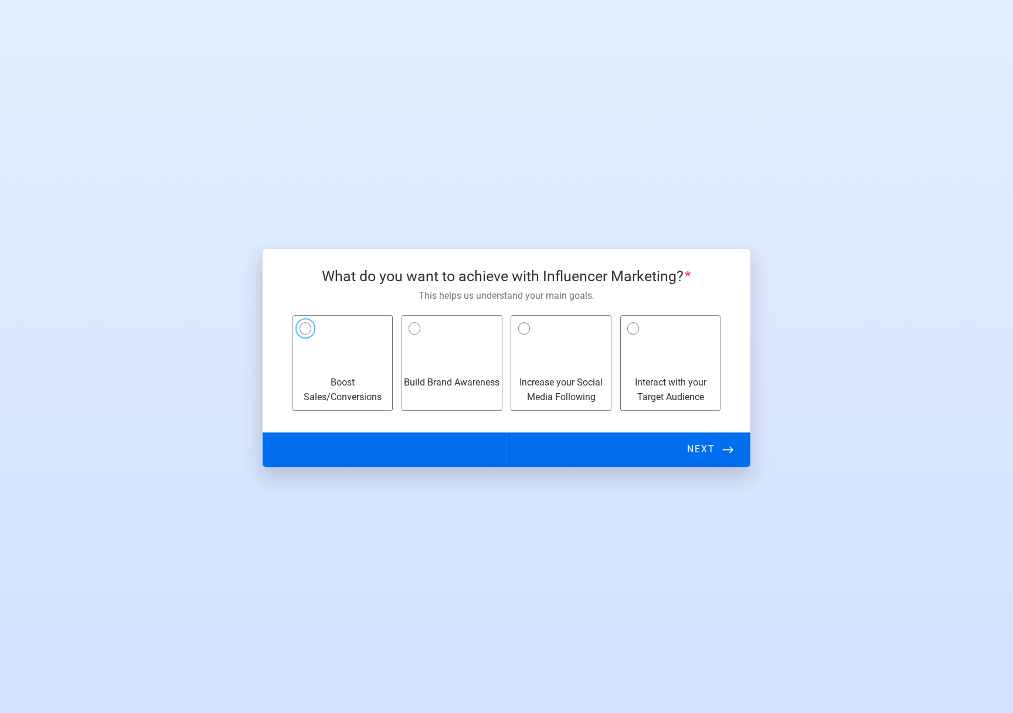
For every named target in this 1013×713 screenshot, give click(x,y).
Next (701, 449)
